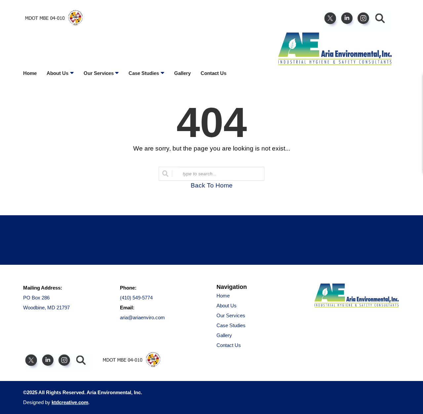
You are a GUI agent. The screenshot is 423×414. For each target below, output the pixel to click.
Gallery (182, 73)
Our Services (230, 315)
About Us (226, 305)
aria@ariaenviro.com (142, 317)
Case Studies (231, 325)
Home (30, 73)
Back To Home (212, 185)
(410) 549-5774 (136, 297)
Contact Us (213, 73)
